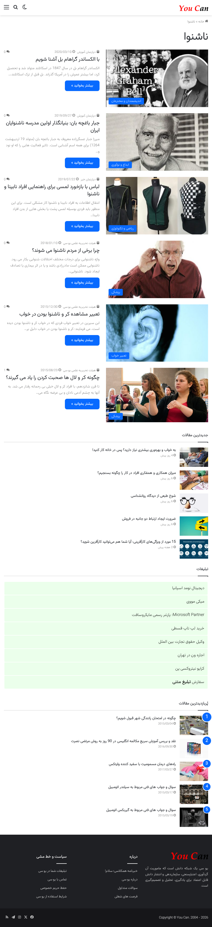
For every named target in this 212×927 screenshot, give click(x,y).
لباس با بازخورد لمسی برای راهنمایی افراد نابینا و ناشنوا (52, 190)
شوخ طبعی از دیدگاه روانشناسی (153, 496)
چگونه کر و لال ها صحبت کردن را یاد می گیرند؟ (53, 377)
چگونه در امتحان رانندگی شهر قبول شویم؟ (146, 718)
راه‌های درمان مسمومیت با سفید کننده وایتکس (142, 764)
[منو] (6, 9)
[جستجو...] (15, 9)
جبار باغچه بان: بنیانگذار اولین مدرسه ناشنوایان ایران (53, 126)
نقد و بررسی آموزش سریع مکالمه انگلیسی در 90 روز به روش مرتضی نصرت (123, 741)
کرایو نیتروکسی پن (189, 668)
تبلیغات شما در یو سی (52, 871)
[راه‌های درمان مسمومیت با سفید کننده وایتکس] (194, 771)
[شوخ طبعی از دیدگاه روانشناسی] (194, 503)
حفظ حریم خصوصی (53, 888)
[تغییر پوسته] (24, 9)
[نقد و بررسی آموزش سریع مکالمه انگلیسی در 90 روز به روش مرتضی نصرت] (194, 748)
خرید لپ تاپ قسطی (187, 628)
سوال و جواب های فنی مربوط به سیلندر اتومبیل (142, 787)
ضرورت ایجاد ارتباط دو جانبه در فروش (149, 519)
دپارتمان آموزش (86, 52)
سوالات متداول (128, 888)
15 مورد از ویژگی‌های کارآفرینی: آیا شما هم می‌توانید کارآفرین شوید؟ (128, 542)
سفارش (188, 682)
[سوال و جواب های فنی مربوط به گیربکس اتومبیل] (194, 817)
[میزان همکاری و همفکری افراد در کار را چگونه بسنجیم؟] (194, 480)
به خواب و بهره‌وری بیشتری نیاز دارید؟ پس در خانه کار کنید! (134, 450)
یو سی (203, 868)
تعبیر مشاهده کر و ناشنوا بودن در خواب (59, 314)
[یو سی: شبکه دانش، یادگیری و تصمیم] (183, 8)
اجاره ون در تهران (191, 655)
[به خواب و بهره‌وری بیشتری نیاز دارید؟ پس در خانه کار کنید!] (194, 457)
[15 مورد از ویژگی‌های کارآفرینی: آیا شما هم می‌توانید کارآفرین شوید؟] (194, 549)
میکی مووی (195, 601)
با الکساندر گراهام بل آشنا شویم (68, 59)
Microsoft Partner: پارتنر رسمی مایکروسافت (168, 615)
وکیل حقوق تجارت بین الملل (181, 642)
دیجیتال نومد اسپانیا (188, 588)
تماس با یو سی (57, 879)
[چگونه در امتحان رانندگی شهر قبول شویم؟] (194, 725)
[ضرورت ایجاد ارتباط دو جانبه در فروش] (194, 526)
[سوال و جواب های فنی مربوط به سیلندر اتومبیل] (194, 794)
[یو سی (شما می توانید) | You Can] (176, 855)
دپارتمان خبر (88, 179)
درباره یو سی (130, 879)
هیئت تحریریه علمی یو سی (79, 243)
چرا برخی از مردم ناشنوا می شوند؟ (66, 250)
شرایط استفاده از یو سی (51, 896)
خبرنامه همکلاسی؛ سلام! (121, 871)
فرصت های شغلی (126, 896)
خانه (201, 21)
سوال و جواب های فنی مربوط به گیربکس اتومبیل (141, 810)
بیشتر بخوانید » (82, 85)
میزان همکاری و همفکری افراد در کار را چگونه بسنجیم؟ (136, 473)
